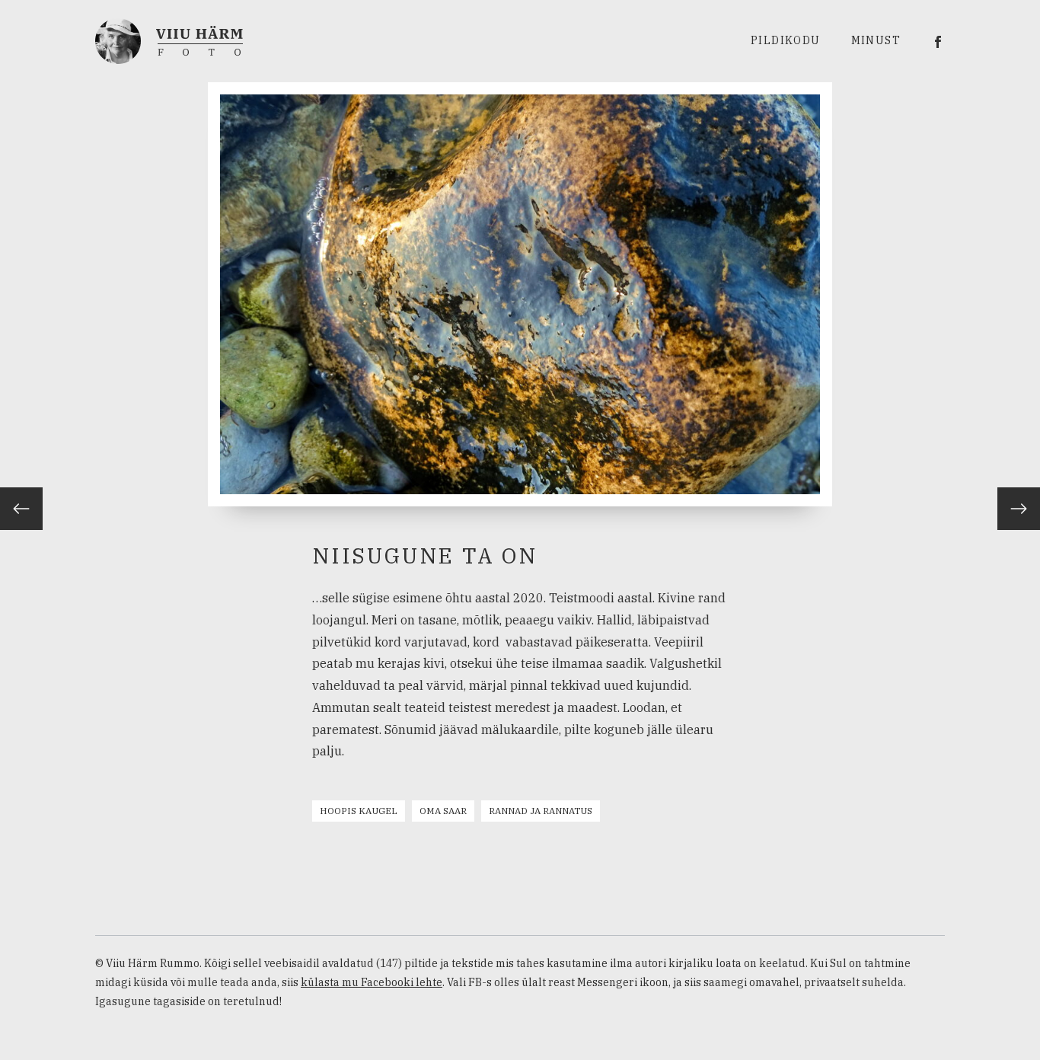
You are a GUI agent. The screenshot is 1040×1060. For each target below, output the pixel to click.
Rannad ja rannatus (540, 810)
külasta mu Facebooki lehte (371, 982)
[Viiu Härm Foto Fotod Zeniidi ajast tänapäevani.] (169, 39)
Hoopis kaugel (358, 810)
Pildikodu (786, 40)
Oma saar (443, 810)
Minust (876, 40)
